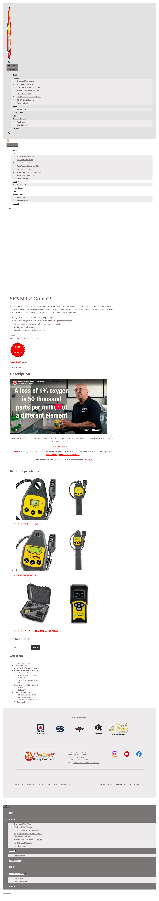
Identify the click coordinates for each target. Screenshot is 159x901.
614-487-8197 (79, 757)
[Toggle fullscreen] (6, 893)
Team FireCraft (22, 125)
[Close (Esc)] (10, 893)
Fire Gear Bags (22, 103)
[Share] (8, 893)
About (15, 106)
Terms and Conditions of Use (130, 784)
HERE (90, 459)
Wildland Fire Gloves (25, 84)
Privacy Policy (107, 784)
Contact (16, 128)
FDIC (14, 116)
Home (15, 75)
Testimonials (21, 109)
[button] (9, 62)
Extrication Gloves (24, 94)
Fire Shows (21, 122)
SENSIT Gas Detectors (25, 100)
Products (16, 78)
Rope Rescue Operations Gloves (29, 90)
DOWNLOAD (16, 362)
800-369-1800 (82, 759)
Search (35, 647)
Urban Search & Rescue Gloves (28, 87)
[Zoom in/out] (4, 893)
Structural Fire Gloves (25, 81)
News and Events (19, 119)
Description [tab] (19, 367)
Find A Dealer (18, 112)
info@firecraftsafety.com (86, 763)
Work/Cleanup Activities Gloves (29, 97)
